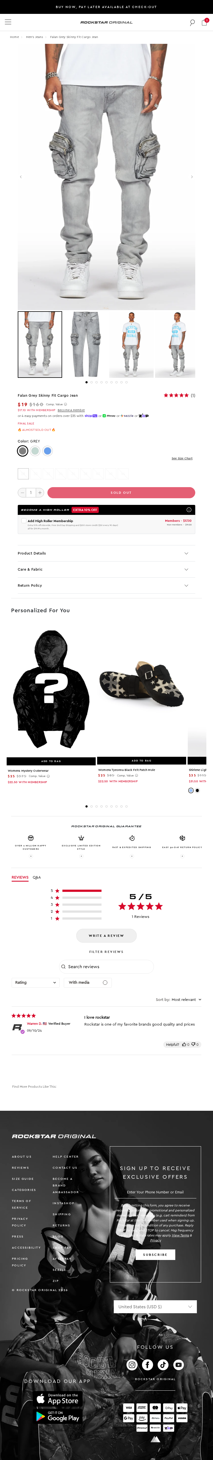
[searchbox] (110, 966)
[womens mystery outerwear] (51, 690)
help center (66, 1156)
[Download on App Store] (58, 1399)
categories (24, 1189)
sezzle (59, 1269)
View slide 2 (91, 382)
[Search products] (192, 22)
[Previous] (21, 177)
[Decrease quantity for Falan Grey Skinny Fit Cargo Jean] (22, 492)
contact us (65, 1167)
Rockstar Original (155, 1379)
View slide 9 (126, 382)
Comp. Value (54, 404)
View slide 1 (86, 382)
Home (14, 37)
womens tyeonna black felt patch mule (126, 769)
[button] (204, 22)
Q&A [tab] (37, 877)
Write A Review (106, 935)
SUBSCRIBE (155, 1254)
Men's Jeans (35, 37)
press (18, 1236)
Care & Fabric (30, 569)
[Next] (191, 177)
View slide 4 (101, 382)
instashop (63, 1203)
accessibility (26, 1247)
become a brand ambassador (66, 1185)
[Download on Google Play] (58, 1416)
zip (56, 1280)
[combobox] (36, 983)
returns (61, 1225)
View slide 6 (111, 382)
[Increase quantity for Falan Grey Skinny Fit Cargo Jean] (40, 492)
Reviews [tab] (20, 877)
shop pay (62, 1247)
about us (22, 1156)
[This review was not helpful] (193, 1044)
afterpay (62, 1258)
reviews (20, 1167)
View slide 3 (96, 382)
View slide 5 (106, 382)
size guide (23, 1178)
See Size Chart (182, 458)
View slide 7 (116, 382)
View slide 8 (121, 382)
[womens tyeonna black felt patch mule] (141, 689)
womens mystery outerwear (28, 770)
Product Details (32, 553)
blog (58, 1236)
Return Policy (30, 585)
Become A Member (71, 410)
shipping (62, 1214)
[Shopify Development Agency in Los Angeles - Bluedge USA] (155, 1439)
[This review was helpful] (184, 1044)
